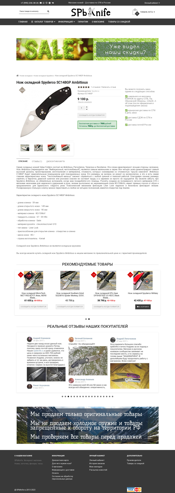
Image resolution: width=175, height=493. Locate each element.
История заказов (97, 463)
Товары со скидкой (119, 22)
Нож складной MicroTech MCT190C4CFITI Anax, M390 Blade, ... (35, 295)
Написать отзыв (109, 87)
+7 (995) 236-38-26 (30, 3)
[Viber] (47, 3)
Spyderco (95, 91)
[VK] (53, 3)
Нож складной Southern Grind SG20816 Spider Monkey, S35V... (71, 294)
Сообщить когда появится (92, 115)
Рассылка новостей (98, 470)
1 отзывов (95, 87)
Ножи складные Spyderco (44, 76)
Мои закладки (95, 467)
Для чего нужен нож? (62, 463)
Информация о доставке (63, 470)
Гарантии (83, 22)
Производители (134, 460)
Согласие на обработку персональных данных (62, 477)
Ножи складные (26, 76)
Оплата (55, 473)
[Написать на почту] (41, 3)
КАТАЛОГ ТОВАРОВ (43, 22)
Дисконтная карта (60, 460)
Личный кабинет (96, 460)
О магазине (98, 22)
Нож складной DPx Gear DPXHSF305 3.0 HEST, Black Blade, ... (108, 295)
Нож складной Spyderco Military (145, 293)
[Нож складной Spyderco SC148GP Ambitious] (23, 148)
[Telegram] (50, 3)
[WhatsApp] (43, 3)
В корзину (146, 307)
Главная (22, 22)
